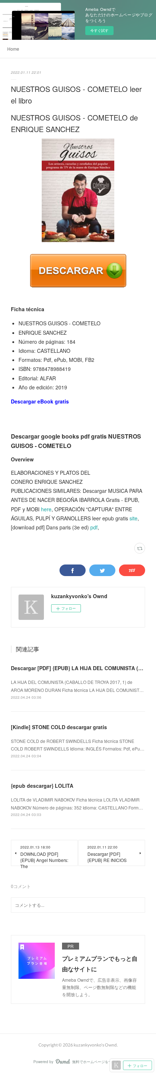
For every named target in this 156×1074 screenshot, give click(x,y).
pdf (94, 527)
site (133, 518)
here (46, 509)
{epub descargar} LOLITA (42, 785)
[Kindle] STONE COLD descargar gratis (59, 727)
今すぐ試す (99, 30)
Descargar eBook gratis (40, 401)
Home (13, 49)
